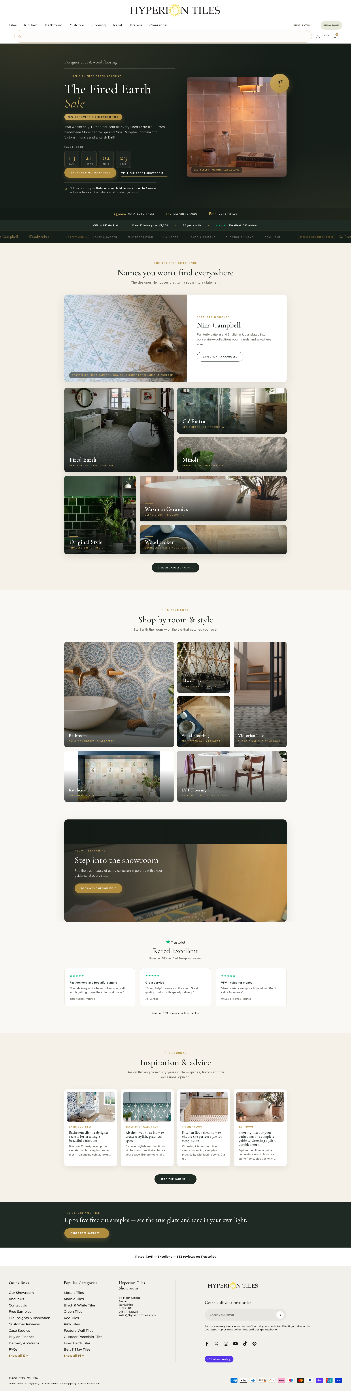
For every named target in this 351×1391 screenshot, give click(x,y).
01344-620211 (128, 1311)
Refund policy (16, 1383)
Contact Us (18, 1305)
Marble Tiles (74, 1299)
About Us (16, 1299)
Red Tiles (71, 1318)
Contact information (88, 1383)
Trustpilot (208, 1256)
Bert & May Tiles (77, 1349)
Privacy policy (32, 1383)
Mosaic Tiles (74, 1293)
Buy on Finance (22, 1337)
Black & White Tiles (80, 1305)
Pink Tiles (72, 1324)
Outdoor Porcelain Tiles (83, 1337)
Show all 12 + (18, 1355)
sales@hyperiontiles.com (137, 1315)
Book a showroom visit (98, 888)
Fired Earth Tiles (77, 1343)
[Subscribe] (280, 1315)
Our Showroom (21, 1293)
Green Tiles (73, 1312)
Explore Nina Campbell (220, 356)
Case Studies (19, 1331)
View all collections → (175, 567)
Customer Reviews (24, 1324)
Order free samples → (86, 1233)
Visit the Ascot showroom (144, 173)
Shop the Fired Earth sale (90, 172)
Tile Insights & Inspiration (29, 1318)
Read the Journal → (175, 1179)
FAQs (13, 1349)
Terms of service (49, 1383)
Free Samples (20, 1312)
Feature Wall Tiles (78, 1331)
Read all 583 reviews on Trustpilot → (175, 1013)
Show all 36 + (74, 1355)
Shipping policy (68, 1383)
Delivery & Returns (24, 1343)
